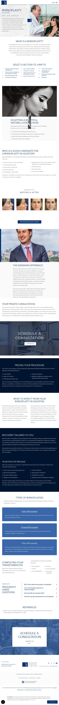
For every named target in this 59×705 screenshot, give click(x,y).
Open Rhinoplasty (29, 511)
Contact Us (30, 343)
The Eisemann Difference (11, 77)
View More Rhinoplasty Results (29, 222)
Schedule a (29, 635)
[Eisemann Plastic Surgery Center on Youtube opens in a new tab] (57, 663)
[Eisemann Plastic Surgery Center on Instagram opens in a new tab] (49, 663)
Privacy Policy (32, 677)
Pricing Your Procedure (28, 70)
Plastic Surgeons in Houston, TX (35, 687)
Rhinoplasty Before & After (11, 75)
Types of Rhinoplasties (47, 68)
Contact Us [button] (52, 702)
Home (3, 15)
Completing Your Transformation (46, 71)
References (44, 77)
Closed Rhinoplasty (29, 527)
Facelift (54, 687)
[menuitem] (49, 663)
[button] (3, 702)
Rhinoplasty (15, 15)
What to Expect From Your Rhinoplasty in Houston (29, 73)
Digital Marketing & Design (31, 682)
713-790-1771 (32, 699)
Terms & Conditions (23, 677)
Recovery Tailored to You (29, 76)
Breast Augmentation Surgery (33, 689)
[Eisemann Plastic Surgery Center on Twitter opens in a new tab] (54, 663)
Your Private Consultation (29, 68)
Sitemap (38, 677)
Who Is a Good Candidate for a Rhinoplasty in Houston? (12, 73)
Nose (8, 15)
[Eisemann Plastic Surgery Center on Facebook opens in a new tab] (51, 663)
